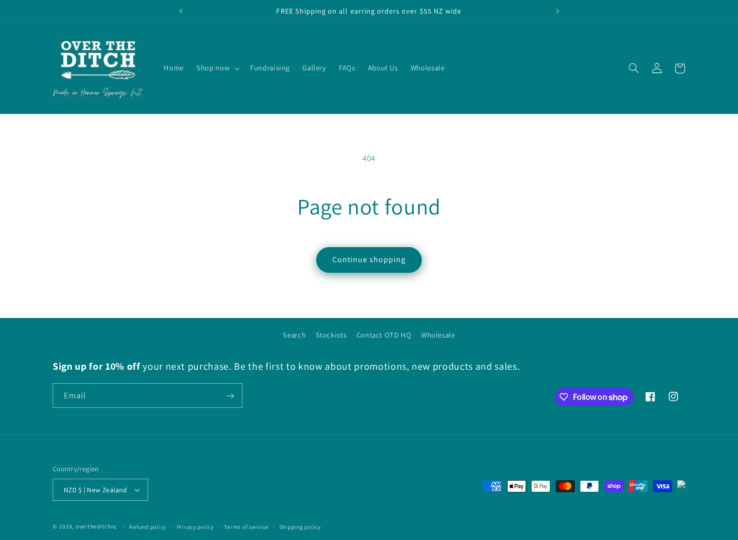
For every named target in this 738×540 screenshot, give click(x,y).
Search (294, 335)
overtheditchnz (96, 526)
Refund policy (147, 526)
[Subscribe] (230, 395)
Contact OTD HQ (384, 335)
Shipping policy (300, 526)
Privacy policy (195, 526)
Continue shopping (369, 259)
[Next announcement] (557, 11)
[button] (217, 68)
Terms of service (246, 526)
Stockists (331, 335)
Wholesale (438, 335)
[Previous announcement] (181, 11)
